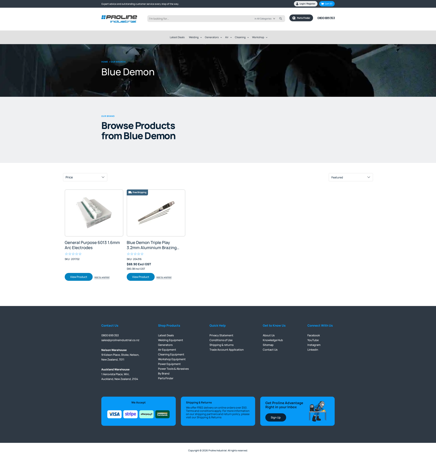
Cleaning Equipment (171, 354)
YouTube (313, 340)
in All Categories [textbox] (263, 18)
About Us (269, 335)
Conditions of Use (220, 340)
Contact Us (270, 349)
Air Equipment (167, 349)
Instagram (314, 345)
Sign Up (276, 417)
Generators (212, 37)
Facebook (313, 335)
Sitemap (268, 345)
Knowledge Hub (273, 340)
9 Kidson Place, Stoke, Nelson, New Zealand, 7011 (120, 354)
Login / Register (307, 3)
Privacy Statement (221, 335)
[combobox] (267, 18)
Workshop (258, 37)
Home (104, 62)
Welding (194, 37)
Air (227, 37)
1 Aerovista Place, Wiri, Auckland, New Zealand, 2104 (119, 374)
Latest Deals (177, 37)
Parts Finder (302, 17)
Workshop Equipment (172, 359)
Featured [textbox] (337, 177)
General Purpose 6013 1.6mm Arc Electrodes (92, 245)
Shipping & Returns (209, 417)
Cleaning (240, 37)
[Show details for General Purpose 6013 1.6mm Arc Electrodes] (94, 213)
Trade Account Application (226, 349)
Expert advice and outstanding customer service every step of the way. (140, 3)
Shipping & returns (221, 345)
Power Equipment (169, 364)
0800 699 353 (326, 18)
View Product (78, 277)
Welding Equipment (170, 340)
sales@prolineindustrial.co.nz (120, 340)
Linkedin (312, 349)
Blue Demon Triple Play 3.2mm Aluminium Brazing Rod (152, 245)
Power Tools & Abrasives (173, 369)
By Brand (163, 373)
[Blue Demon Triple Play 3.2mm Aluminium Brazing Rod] (156, 213)
